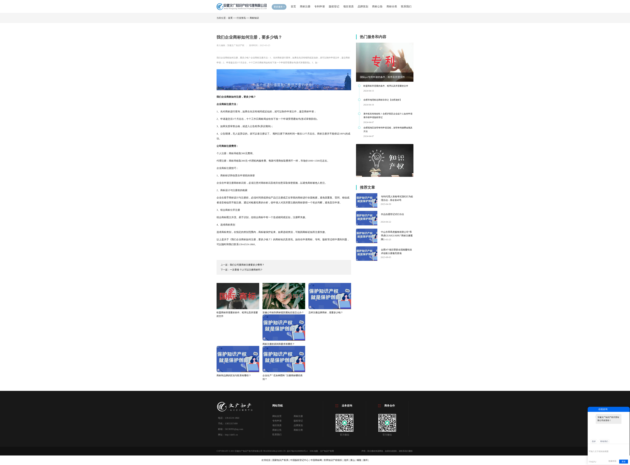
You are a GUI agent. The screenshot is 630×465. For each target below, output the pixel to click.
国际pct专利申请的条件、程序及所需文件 (382, 77)
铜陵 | (360, 460)
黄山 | (353, 460)
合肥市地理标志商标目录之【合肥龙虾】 (382, 100)
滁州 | (366, 460)
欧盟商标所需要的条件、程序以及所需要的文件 (385, 86)
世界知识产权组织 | (334, 460)
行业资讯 (241, 18)
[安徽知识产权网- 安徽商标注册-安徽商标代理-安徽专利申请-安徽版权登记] (242, 10)
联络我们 (604, 441)
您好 (594, 441)
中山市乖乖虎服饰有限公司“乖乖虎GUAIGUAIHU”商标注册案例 (397, 235)
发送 (624, 461)
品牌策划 (363, 6)
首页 (293, 6)
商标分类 (392, 6)
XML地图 (314, 451)
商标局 (262, 119)
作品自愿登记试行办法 (392, 214)
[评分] (595, 447)
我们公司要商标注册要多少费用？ (247, 265)
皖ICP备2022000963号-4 (297, 451)
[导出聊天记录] (627, 446)
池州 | (347, 460)
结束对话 (612, 461)
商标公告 (377, 6)
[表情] (590, 446)
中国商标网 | (317, 460)
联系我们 (406, 6)
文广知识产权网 (327, 451)
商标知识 (254, 18)
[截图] (604, 446)
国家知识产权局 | (281, 460)
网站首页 (277, 416)
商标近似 (308, 232)
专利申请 (319, 6)
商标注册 (305, 6)
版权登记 (334, 6)
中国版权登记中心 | (300, 460)
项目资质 (348, 6)
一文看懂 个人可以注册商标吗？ (246, 270)
